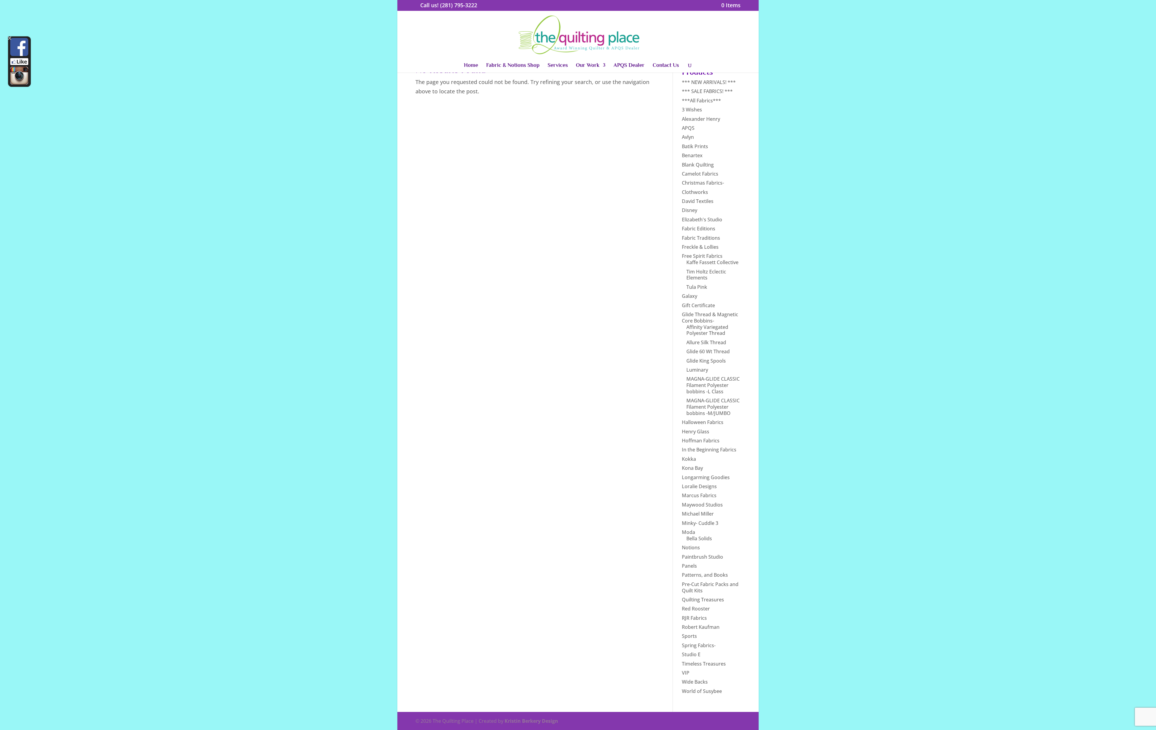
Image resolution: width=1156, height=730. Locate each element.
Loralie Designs (699, 486)
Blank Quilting (698, 164)
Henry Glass (695, 431)
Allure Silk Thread (706, 342)
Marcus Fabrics (699, 495)
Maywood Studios (702, 504)
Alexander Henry (701, 119)
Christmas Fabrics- (703, 182)
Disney (689, 210)
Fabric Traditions (701, 238)
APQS (688, 128)
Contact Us (666, 65)
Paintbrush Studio (702, 557)
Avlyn (688, 137)
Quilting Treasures (703, 599)
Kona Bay (692, 468)
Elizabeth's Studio (702, 219)
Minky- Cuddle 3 (700, 523)
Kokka (689, 459)
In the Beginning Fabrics (709, 449)
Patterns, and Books (705, 575)
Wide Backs (695, 682)
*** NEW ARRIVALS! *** (709, 82)
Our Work (587, 65)
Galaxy (689, 296)
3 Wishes (692, 109)
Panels (689, 566)
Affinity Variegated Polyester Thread (707, 330)
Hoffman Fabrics (700, 440)
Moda (688, 532)
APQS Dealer (629, 65)
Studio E (691, 654)
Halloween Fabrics (702, 422)
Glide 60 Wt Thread (708, 351)
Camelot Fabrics (700, 173)
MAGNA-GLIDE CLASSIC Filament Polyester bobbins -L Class (713, 385)
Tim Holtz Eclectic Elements (706, 274)
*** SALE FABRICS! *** (707, 91)
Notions (691, 547)
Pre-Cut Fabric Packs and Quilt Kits (710, 587)
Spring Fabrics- (699, 645)
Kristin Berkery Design (531, 721)
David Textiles (697, 201)
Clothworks (695, 192)
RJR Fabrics (694, 618)
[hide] (9, 38)
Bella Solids (699, 538)
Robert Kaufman (700, 627)
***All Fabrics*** (701, 100)
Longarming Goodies (706, 477)
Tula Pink (696, 287)
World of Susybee (702, 691)
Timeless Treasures (704, 663)
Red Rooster (696, 608)
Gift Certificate (698, 305)
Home (471, 65)
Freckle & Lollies (700, 247)
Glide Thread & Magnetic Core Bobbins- (710, 317)
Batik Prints (695, 146)
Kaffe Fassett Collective (712, 262)
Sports (689, 636)
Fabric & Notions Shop (512, 65)
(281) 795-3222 (458, 5)
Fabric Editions (698, 228)
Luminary (697, 370)
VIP (685, 672)
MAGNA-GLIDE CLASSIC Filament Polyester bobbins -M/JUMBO (713, 406)
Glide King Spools (706, 360)
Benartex (692, 155)
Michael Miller (698, 513)
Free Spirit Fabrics (702, 256)
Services (558, 65)
